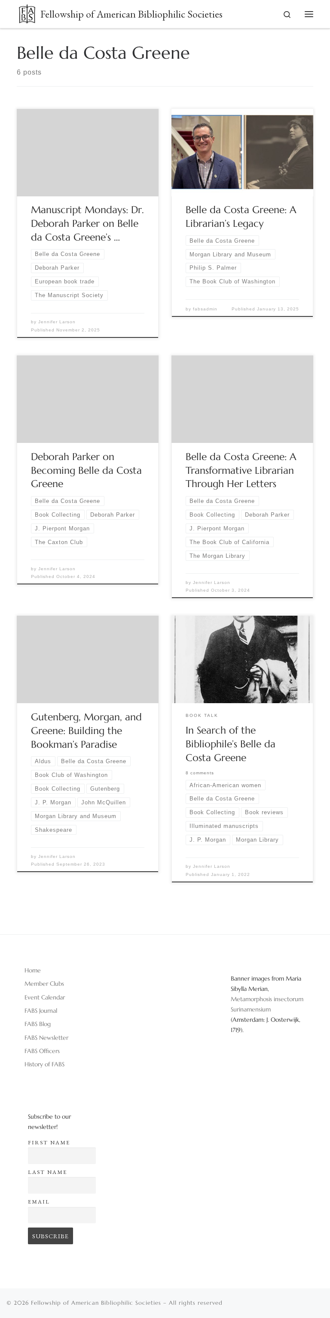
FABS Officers (42, 1051)
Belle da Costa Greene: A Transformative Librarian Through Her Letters (241, 470)
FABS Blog (37, 1024)
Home (32, 970)
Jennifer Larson (57, 321)
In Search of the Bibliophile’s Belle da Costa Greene (230, 744)
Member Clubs (44, 983)
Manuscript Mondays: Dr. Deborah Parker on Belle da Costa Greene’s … (87, 223)
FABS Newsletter (46, 1037)
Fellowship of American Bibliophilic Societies (96, 1302)
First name (49, 1142)
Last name (47, 1172)
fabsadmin (205, 309)
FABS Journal (40, 1010)
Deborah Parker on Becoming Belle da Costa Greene (86, 470)
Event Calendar (44, 997)
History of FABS (44, 1064)
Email (39, 1201)
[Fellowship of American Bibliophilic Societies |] (27, 12)
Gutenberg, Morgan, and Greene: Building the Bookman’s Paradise (86, 730)
